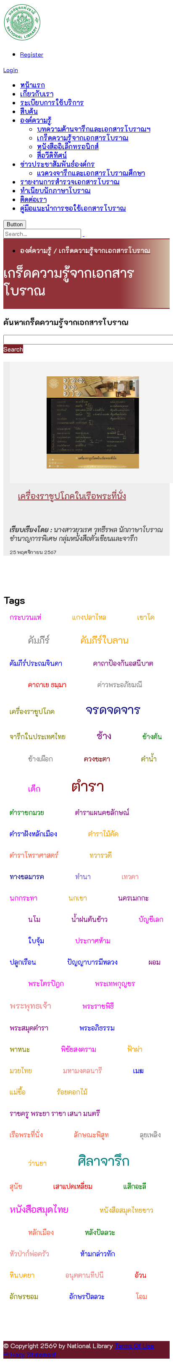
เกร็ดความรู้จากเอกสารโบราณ (82, 137)
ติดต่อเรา (33, 199)
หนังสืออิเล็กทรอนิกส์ (68, 146)
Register (31, 54)
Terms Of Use (134, 1345)
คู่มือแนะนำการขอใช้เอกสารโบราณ (73, 208)
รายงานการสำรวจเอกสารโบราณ (70, 181)
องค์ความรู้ (36, 120)
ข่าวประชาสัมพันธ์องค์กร (57, 164)
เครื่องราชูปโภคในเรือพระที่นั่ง (72, 495)
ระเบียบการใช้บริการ (52, 102)
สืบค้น (29, 111)
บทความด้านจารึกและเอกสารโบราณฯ (93, 128)
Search (13, 348)
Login (10, 70)
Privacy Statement (29, 1354)
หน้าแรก (32, 84)
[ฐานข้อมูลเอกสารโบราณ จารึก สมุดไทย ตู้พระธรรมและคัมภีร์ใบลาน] (22, 38)
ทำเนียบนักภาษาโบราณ (55, 190)
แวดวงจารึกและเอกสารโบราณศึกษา (91, 172)
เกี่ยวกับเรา (36, 93)
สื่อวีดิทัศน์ (52, 155)
